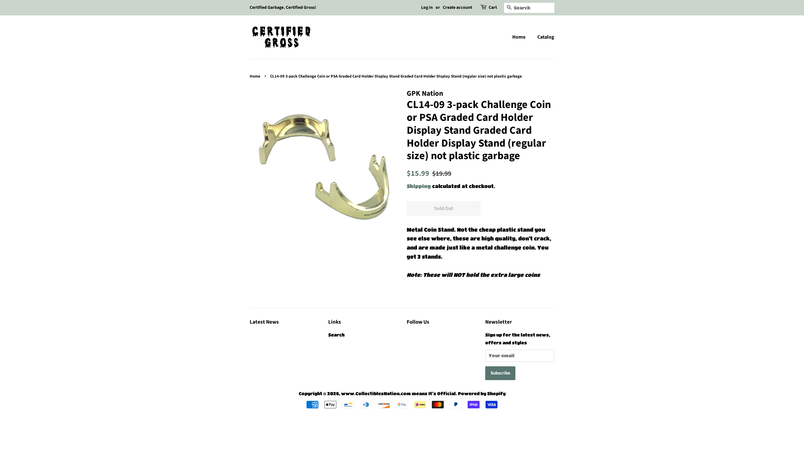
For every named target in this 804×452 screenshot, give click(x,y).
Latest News (264, 322)
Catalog (545, 37)
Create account (457, 7)
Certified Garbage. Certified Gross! (283, 7)
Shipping (419, 186)
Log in (427, 7)
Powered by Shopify (482, 393)
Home (518, 37)
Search (336, 334)
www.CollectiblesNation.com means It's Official (398, 393)
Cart (493, 7)
